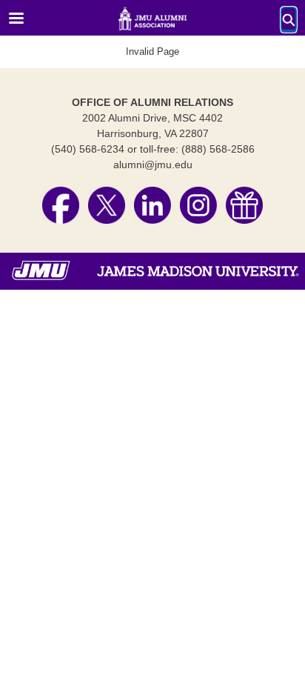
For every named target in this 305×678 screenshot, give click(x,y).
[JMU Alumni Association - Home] (152, 18)
